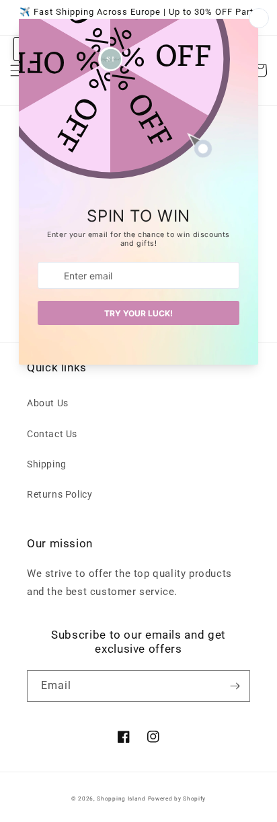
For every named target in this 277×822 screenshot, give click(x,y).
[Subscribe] (234, 686)
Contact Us (52, 433)
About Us (48, 403)
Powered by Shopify (177, 798)
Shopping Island (121, 798)
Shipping (47, 464)
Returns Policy (59, 494)
